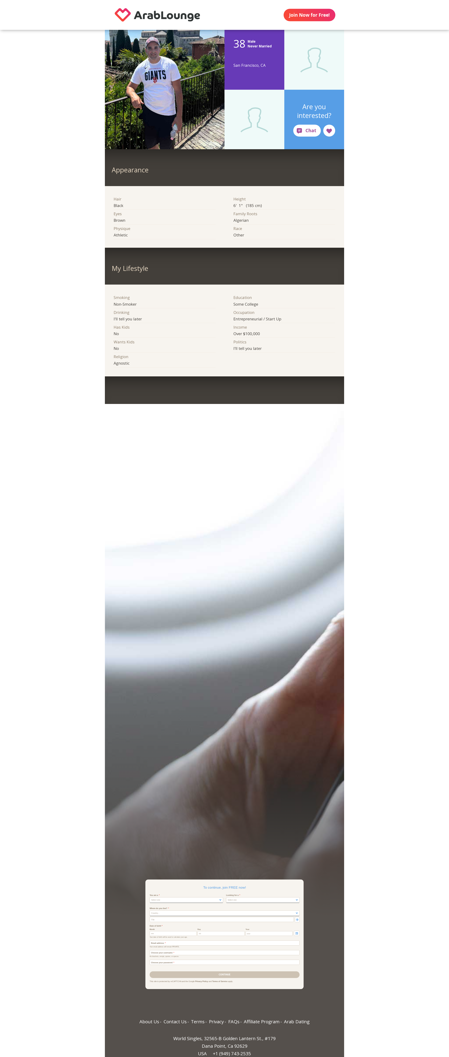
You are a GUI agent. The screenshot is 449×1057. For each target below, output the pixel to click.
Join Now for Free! (309, 15)
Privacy (216, 1021)
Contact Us (175, 1021)
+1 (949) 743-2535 (232, 1053)
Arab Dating (297, 1021)
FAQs (233, 1021)
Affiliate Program (262, 1021)
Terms (198, 1021)
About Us (149, 1021)
